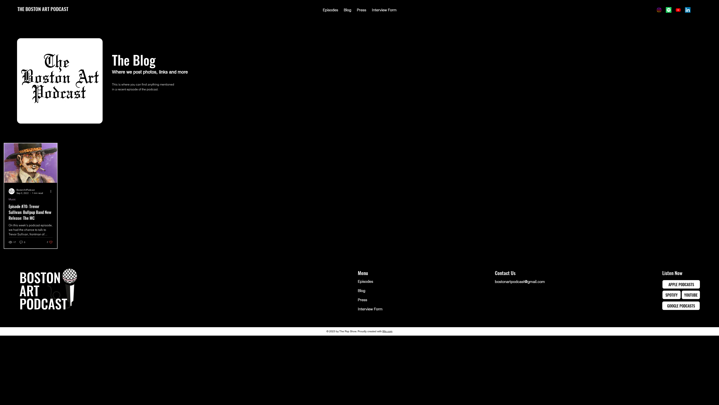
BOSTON (40, 277)
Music (12, 199)
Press (362, 299)
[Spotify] (668, 10)
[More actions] (52, 191)
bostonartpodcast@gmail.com (520, 281)
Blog (361, 290)
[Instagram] (659, 10)
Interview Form (370, 309)
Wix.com (387, 331)
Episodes (365, 281)
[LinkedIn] (688, 10)
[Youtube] (678, 10)
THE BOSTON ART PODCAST (42, 9)
